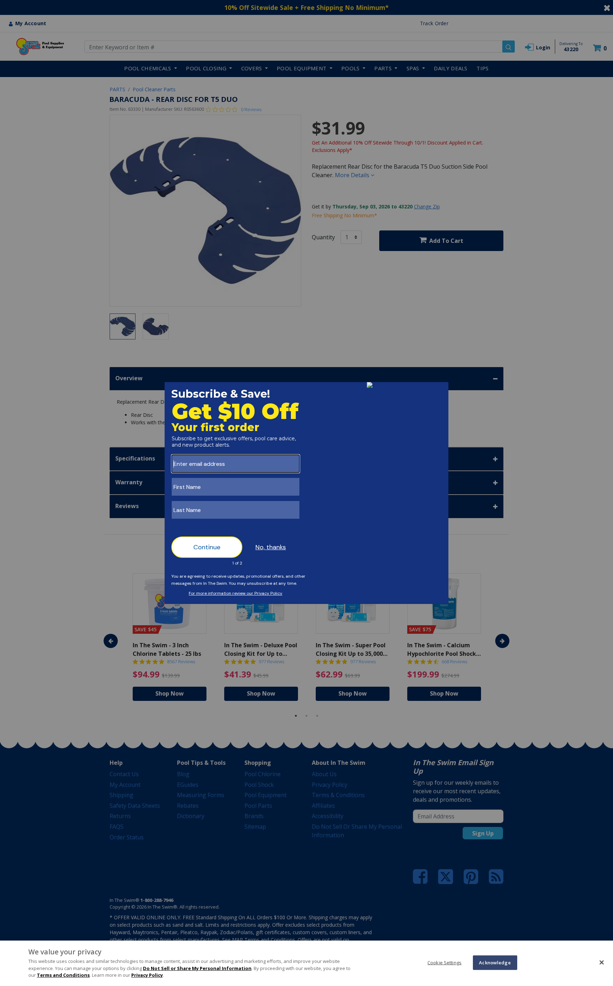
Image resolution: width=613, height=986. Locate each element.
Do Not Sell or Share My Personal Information (197, 968)
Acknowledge (494, 962)
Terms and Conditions (63, 975)
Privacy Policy (147, 975)
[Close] (601, 962)
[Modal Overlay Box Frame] (306, 493)
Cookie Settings (444, 962)
